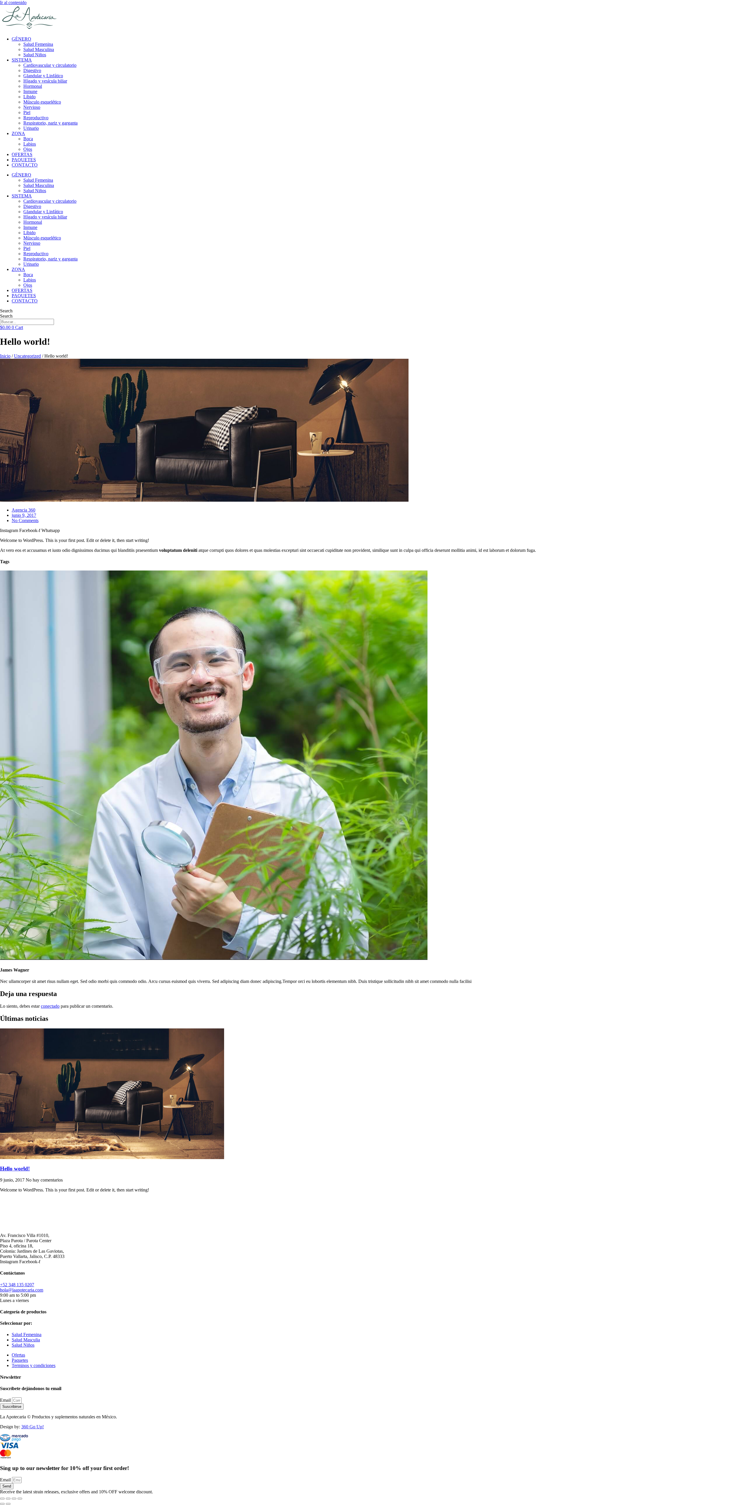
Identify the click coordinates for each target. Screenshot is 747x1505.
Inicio (5, 356)
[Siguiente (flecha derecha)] (8, 1504)
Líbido (29, 96)
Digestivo (32, 70)
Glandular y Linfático (43, 75)
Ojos (27, 149)
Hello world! (15, 1169)
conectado (50, 1006)
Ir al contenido (13, 2)
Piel (26, 112)
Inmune (30, 91)
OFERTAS (22, 154)
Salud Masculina (38, 49)
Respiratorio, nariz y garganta (50, 122)
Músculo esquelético (42, 101)
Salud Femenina (38, 44)
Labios (29, 143)
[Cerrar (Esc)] (20, 1498)
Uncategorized (27, 356)
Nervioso (31, 107)
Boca (28, 138)
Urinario (31, 128)
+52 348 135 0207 (17, 1284)
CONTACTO (25, 164)
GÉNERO (21, 38)
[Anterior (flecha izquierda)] (2, 1504)
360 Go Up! (32, 1426)
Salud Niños (34, 54)
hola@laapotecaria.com (21, 1289)
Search (6, 310)
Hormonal (32, 86)
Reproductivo (35, 117)
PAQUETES (24, 159)
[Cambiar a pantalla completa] (8, 1498)
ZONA (18, 133)
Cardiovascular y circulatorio (49, 65)
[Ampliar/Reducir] (2, 1498)
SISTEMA (22, 59)
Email (6, 1400)
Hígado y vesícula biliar (45, 80)
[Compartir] (14, 1498)
